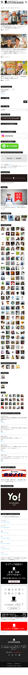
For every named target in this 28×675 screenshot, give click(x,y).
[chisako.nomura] (3, 352)
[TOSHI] (22, 243)
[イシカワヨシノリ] (22, 263)
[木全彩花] (22, 278)
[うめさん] (8, 337)
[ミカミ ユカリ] (3, 367)
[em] (13, 352)
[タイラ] (8, 298)
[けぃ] (3, 248)
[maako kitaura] (8, 367)
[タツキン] (13, 278)
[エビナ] (17, 327)
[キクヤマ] (3, 322)
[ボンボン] (6, 399)
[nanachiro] (3, 243)
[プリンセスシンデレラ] (8, 234)
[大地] (2, 407)
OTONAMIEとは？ (17, 663)
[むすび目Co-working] (3, 357)
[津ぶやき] (22, 268)
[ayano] (3, 337)
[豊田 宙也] (14, 403)
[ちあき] (13, 293)
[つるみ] (17, 357)
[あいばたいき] (22, 327)
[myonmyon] (8, 303)
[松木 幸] (13, 263)
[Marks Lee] (10, 399)
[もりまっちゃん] (22, 253)
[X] (16, 655)
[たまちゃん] (17, 308)
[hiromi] (22, 239)
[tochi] (22, 273)
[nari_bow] (17, 218)
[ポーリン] (22, 352)
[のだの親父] (10, 403)
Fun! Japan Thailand (5, 538)
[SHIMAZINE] (3, 234)
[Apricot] (17, 367)
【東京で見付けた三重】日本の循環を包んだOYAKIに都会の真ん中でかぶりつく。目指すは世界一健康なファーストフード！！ (13, 52)
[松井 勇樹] (13, 234)
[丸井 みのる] (8, 322)
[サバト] (8, 273)
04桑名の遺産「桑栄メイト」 (6, 24)
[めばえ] (13, 347)
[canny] (17, 283)
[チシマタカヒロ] (17, 278)
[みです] (22, 342)
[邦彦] (3, 278)
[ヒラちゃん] (10, 407)
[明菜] (3, 327)
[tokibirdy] (3, 288)
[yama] (8, 313)
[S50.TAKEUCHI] (17, 273)
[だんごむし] (3, 332)
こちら (8, 167)
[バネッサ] (6, 395)
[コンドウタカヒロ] (8, 357)
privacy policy (4, 632)
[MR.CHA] (17, 313)
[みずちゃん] (17, 332)
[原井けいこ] (3, 313)
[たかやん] (22, 248)
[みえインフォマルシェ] (13, 298)
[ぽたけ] (13, 258)
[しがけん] (8, 342)
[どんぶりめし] (22, 399)
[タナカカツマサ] (22, 308)
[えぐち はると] (17, 258)
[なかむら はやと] (8, 308)
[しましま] (13, 322)
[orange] (22, 234)
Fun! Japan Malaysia (5, 527)
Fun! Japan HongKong (5, 543)
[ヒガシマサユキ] (13, 367)
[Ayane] (22, 317)
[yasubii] (8, 268)
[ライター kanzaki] (17, 234)
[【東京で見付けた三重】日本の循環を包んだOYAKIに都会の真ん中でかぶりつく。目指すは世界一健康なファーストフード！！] (14, 41)
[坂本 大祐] (3, 377)
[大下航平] (22, 303)
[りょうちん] (8, 288)
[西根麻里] (13, 248)
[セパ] (3, 253)
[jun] (8, 248)
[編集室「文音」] (8, 332)
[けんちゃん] (18, 395)
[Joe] (13, 268)
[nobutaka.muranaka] (22, 337)
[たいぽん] (17, 303)
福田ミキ (2, 29)
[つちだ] (3, 303)
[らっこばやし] (3, 273)
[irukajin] (14, 407)
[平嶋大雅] (13, 308)
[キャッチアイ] (13, 337)
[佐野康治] (8, 229)
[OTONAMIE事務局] (2, 395)
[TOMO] (13, 273)
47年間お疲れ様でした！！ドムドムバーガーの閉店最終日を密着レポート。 (13, 27)
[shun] (13, 243)
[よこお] (22, 403)
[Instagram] (12, 655)
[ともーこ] (24, 218)
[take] (18, 407)
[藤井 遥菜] (13, 313)
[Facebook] (9, 655)
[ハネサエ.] (22, 229)
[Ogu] (10, 395)
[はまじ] (13, 229)
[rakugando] (6, 407)
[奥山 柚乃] (22, 347)
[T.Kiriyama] (22, 293)
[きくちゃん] (3, 268)
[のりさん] (3, 308)
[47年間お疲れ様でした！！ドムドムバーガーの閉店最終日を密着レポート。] (14, 18)
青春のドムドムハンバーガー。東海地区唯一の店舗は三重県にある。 (13, 77)
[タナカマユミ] (3, 258)
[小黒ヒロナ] (8, 239)
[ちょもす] (22, 322)
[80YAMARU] (13, 357)
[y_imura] (17, 239)
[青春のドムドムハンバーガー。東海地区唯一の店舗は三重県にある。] (14, 68)
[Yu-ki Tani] (17, 322)
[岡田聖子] (3, 229)
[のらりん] (17, 293)
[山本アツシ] (3, 263)
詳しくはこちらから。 (20, 481)
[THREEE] (2, 403)
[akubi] (13, 288)
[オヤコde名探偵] (17, 352)
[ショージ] (22, 288)
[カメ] (8, 352)
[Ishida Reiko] (8, 347)
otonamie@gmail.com (17, 652)
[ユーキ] (22, 298)
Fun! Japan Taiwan (5, 532)
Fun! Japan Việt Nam (5, 548)
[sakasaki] (17, 268)
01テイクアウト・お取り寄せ (6, 47)
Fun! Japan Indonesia (5, 522)
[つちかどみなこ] (17, 243)
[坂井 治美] (13, 283)
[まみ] (22, 395)
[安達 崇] (3, 293)
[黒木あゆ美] (17, 263)
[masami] (17, 317)
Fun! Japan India (4, 554)
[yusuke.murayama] (4, 218)
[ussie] (3, 317)
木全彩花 (3, 422)
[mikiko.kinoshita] (3, 283)
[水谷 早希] (17, 337)
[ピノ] (22, 357)
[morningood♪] (6, 403)
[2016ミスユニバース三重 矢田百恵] (13, 327)
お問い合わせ (9, 663)
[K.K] (17, 342)
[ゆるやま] (17, 288)
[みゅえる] (8, 317)
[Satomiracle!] (8, 327)
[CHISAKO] (3, 298)
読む (9, 419)
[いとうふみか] (22, 332)
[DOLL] (13, 253)
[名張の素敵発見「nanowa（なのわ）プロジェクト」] (8, 278)
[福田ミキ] (10, 218)
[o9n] (3, 347)
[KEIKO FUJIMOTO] (13, 317)
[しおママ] (13, 239)
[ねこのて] (18, 403)
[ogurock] (8, 243)
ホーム (2, 5)
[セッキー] (22, 283)
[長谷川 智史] (17, 347)
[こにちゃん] (8, 253)
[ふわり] (22, 313)
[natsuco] (17, 248)
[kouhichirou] (2, 399)
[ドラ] (22, 407)
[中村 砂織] (13, 342)
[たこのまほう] (8, 258)
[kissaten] (13, 303)
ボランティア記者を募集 (13, 205)
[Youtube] (19, 655)
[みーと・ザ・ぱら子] (17, 253)
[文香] (13, 332)
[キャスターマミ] (17, 229)
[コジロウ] (3, 386)
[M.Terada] (3, 342)
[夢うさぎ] (8, 293)
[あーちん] (8, 283)
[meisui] (17, 298)
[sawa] (22, 258)
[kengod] (14, 399)
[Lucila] (8, 263)
